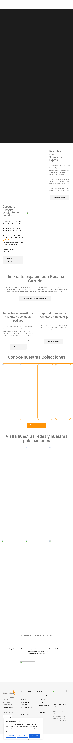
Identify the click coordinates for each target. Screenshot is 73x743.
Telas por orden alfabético (25, 703)
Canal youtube (41, 712)
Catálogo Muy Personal (25, 715)
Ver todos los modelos (36, 425)
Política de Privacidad (43, 706)
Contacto (23, 699)
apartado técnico (8, 240)
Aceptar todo (34, 736)
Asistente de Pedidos (43, 696)
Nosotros (23, 696)
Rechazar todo (23, 736)
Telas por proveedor (26, 708)
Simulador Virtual (41, 699)
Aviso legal (40, 702)
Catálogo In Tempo (26, 711)
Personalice (11, 736)
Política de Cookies (42, 709)
